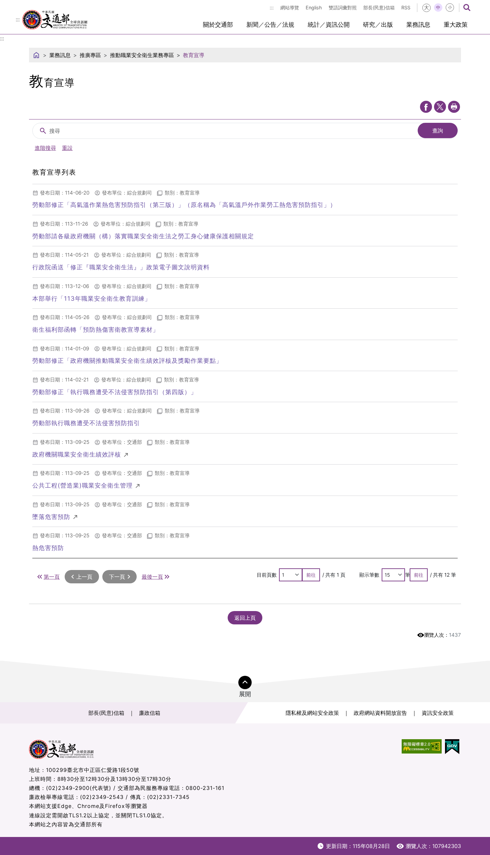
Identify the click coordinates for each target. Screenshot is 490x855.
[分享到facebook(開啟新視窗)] (426, 107)
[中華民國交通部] (54, 18)
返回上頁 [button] (245, 617)
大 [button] (426, 8)
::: (272, 7)
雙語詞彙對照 (343, 7)
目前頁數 (267, 575)
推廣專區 (90, 55)
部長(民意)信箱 (379, 7)
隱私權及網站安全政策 (312, 712)
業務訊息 (418, 24)
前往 (311, 575)
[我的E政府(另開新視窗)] (452, 747)
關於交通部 (218, 24)
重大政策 (456, 24)
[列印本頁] (454, 107)
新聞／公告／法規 (270, 24)
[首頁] (36, 55)
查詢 (437, 130)
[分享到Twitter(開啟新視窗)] (440, 107)
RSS (405, 7)
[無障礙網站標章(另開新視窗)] (421, 747)
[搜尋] (467, 7)
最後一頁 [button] (152, 576)
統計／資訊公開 (329, 24)
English (314, 7)
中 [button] (438, 7)
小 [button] (450, 7)
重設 (67, 148)
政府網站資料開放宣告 (380, 712)
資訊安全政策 (438, 712)
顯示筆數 (369, 575)
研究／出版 (378, 24)
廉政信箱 (149, 712)
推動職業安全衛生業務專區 (142, 55)
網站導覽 (289, 7)
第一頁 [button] (52, 576)
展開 (245, 693)
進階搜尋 (45, 148)
